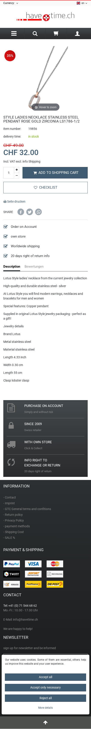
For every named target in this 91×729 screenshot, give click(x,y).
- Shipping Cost (13, 532)
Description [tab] (11, 267)
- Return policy (13, 514)
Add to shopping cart (58, 173)
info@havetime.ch (25, 619)
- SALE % (9, 537)
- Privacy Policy (13, 520)
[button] (20, 212)
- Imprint (9, 503)
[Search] (35, 34)
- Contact (9, 497)
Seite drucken (15, 201)
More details (45, 707)
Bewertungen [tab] (34, 267)
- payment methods (16, 526)
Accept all (45, 677)
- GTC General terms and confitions (27, 509)
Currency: (9, 3)
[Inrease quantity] (16, 170)
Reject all (46, 698)
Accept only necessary (45, 687)
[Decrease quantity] (16, 176)
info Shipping (31, 161)
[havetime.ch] (45, 16)
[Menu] (14, 33)
